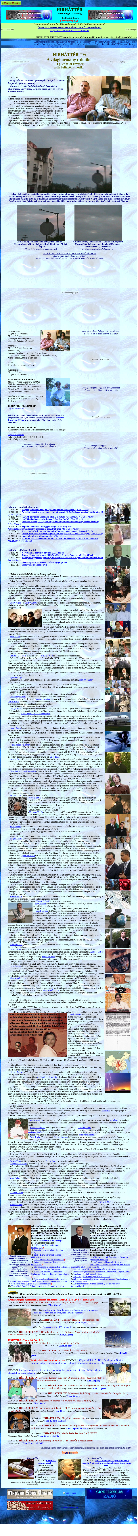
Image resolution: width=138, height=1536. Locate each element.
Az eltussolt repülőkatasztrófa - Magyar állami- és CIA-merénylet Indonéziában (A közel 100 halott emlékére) (37, 1280)
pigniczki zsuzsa (28, 855)
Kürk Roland (15, 827)
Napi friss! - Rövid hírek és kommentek (69, 30)
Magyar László (16, 839)
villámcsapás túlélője (36, 1132)
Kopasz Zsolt (15, 759)
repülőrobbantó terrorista (47, 1077)
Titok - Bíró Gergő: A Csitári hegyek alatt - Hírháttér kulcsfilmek (38, 1286)
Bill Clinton (15, 636)
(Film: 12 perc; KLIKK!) (55, 1421)
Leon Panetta (15, 966)
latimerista (105, 1111)
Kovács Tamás (35, 798)
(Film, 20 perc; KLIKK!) (77, 1428)
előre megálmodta (86, 1135)
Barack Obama (16, 944)
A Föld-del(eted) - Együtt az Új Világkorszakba (31, 1284)
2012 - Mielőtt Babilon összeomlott (49, 1260)
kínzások (114, 1120)
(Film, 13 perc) (39, 1403)
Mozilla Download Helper (51, 1240)
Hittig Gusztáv (16, 709)
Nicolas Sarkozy (17, 1072)
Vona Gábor (15, 1178)
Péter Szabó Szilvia (18, 978)
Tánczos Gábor (36, 1120)
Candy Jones (15, 728)
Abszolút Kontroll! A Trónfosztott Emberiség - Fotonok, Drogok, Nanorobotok (50, 1273)
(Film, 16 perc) (81, 1322)
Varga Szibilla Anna (18, 1163)
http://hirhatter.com (16, 408)
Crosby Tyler (15, 1161)
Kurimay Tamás (36, 812)
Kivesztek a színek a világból (47, 1461)
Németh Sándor (86, 680)
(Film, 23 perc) (60, 1411)
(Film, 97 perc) (66, 1335)
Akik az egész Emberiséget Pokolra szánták (91, 1276)
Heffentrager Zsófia (18, 697)
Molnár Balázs (16, 896)
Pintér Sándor (75, 1014)
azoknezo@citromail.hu (69, 1507)
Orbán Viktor (13, 701)
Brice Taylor (55, 757)
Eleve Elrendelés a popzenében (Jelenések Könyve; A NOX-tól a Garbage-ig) (50, 1268)
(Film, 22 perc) (73, 1396)
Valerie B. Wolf (46, 656)
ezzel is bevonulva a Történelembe (35, 713)
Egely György (31, 603)
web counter (69, 1495)
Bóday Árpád (15, 603)
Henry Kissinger (61, 1137)
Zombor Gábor (96, 952)
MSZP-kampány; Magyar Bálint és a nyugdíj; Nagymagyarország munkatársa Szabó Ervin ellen (106, 1462)
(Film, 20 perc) (93, 1381)
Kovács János (15, 795)
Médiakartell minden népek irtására (88, 1274)
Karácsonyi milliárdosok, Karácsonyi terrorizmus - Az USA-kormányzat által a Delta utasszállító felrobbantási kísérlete (100, 1264)
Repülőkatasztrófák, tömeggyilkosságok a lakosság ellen (97, 1269)
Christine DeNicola (18, 656)
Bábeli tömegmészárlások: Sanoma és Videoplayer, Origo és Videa (101, 1272)
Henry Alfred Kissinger (20, 745)
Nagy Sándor (40, 904)
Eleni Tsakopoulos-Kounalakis (23, 771)
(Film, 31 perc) (54, 1305)
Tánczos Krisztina (42, 699)
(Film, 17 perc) (99, 1388)
